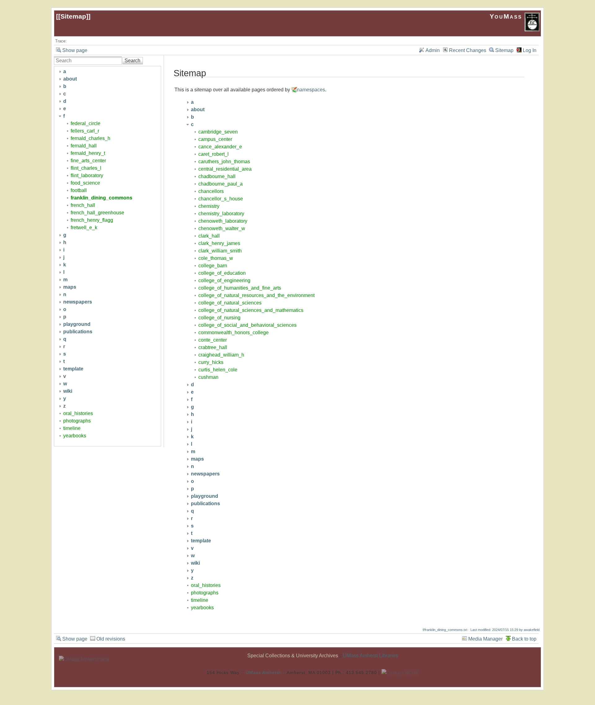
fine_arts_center (88, 160)
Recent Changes (467, 50)
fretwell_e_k (84, 227)
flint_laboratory (87, 175)
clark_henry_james (219, 243)
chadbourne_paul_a (220, 183)
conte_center (212, 340)
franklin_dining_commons (101, 197)
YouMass (507, 16)
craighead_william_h (221, 354)
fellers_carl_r (85, 131)
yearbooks (74, 435)
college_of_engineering (224, 280)
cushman (208, 377)
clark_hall (209, 236)
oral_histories (78, 413)
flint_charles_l (86, 168)
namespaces (311, 89)
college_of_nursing (219, 317)
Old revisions (110, 639)
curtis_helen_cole (217, 369)
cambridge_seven (218, 131)
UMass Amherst (263, 672)
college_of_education (222, 273)
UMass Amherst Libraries (370, 655)
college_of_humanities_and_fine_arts (239, 288)
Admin (432, 50)
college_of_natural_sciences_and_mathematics (250, 310)
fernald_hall (84, 145)
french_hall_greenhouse (97, 212)
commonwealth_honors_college (233, 332)
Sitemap (73, 16)
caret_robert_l (213, 154)
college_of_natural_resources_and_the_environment (256, 295)
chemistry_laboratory (221, 213)
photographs (77, 420)
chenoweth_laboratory (222, 221)
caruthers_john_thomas (224, 161)
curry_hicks (210, 362)
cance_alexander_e (220, 146)
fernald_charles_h (90, 138)
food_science (85, 183)
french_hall (83, 205)
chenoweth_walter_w (221, 228)
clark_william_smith (220, 250)
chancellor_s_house (220, 198)
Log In (529, 50)
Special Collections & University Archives (292, 655)
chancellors (211, 191)
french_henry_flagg (92, 220)
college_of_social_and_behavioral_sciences (247, 325)
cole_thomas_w (215, 258)
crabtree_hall (212, 347)
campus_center (215, 139)
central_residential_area (225, 169)
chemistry (208, 206)
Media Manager (485, 639)
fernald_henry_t (88, 153)
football (79, 190)
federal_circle (85, 123)
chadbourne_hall (217, 176)
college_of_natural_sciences (230, 302)
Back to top (524, 639)
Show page (74, 50)
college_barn (212, 265)
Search (132, 60)
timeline (72, 428)
